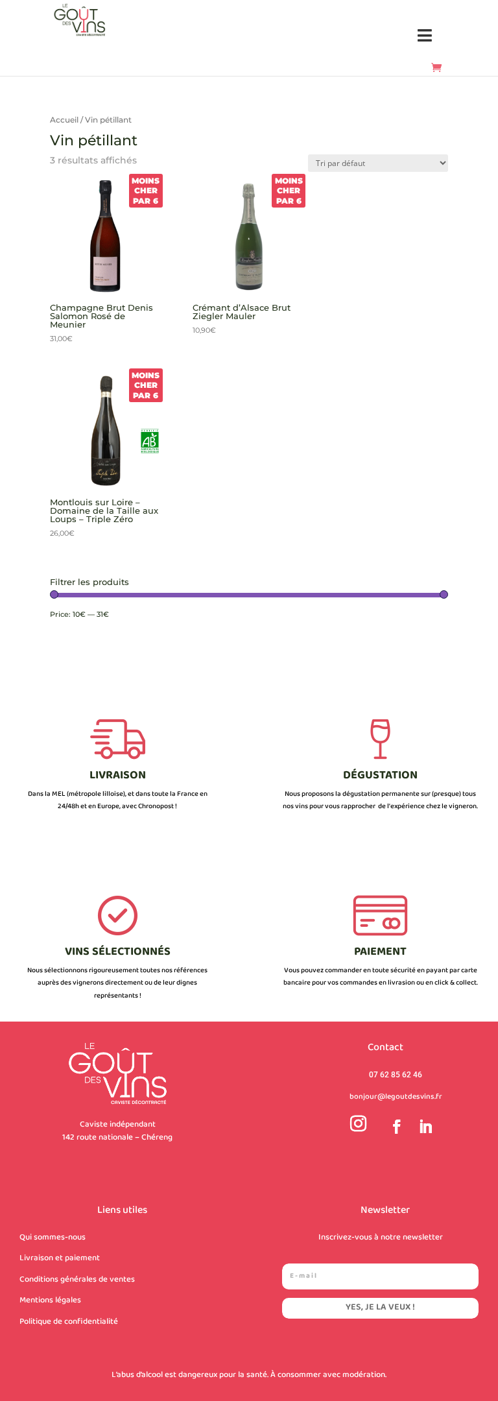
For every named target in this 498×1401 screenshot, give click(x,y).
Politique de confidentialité (68, 1322)
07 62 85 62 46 (395, 1074)
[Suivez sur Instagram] (358, 1124)
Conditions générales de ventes (77, 1280)
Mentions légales (50, 1300)
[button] (425, 36)
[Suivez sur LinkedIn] (423, 1124)
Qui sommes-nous (52, 1237)
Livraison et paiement (59, 1258)
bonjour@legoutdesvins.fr (396, 1097)
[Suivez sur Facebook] (394, 1124)
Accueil (64, 120)
